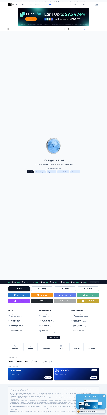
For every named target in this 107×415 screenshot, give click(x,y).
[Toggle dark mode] (90, 4)
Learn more (82, 1)
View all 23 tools (53, 337)
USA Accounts (75, 172)
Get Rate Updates (94, 29)
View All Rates (94, 282)
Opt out (96, 411)
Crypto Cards (51, 172)
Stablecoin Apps (40, 172)
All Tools (30, 172)
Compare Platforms (63, 172)
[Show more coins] (51, 361)
